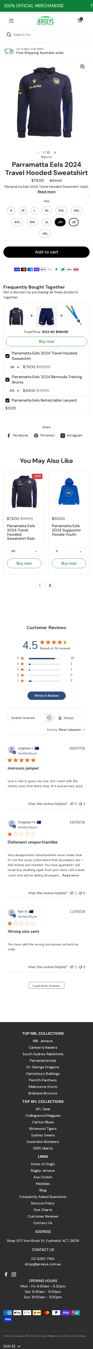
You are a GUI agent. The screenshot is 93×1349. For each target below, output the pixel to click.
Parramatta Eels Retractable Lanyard (44, 400)
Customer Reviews (43, 1216)
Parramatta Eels (43, 1060)
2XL (61, 210)
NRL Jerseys (43, 1041)
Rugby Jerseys (43, 1170)
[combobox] (66, 730)
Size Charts (43, 1209)
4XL (17, 222)
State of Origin (43, 1164)
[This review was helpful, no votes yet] (72, 803)
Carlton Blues (43, 1122)
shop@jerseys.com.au (43, 1264)
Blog (43, 1190)
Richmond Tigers (43, 1128)
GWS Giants (43, 1148)
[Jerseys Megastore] (45, 20)
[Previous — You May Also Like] (39, 585)
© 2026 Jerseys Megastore (44, 1336)
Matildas (43, 1183)
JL (47, 222)
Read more (47, 191)
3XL (76, 210)
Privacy (68, 1336)
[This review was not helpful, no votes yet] (80, 893)
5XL (32, 222)
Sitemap (80, 1336)
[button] (79, 20)
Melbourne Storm (43, 1086)
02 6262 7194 (42, 1258)
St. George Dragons (43, 1067)
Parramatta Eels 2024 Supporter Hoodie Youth (66, 530)
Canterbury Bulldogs (43, 1073)
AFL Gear (43, 1109)
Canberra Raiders (43, 1047)
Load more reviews (46, 986)
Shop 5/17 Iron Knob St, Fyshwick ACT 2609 (43, 1240)
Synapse (18, 1336)
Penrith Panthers (43, 1080)
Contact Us (42, 1222)
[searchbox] (26, 718)
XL (47, 210)
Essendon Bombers (43, 1141)
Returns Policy (43, 1203)
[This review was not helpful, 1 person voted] (80, 803)
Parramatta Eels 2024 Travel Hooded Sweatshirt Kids (21, 532)
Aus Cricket (42, 1177)
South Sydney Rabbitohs (43, 1054)
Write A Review (47, 696)
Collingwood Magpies (43, 1115)
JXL (45, 233)
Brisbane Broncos (42, 1093)
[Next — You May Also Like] (49, 585)
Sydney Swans (43, 1135)
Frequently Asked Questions (43, 1196)
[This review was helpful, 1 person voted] (72, 893)
